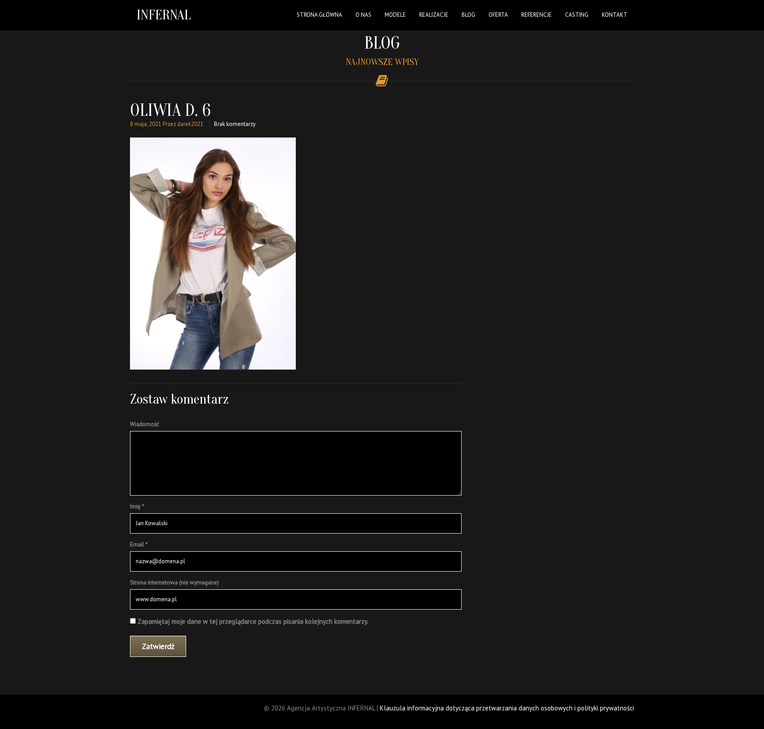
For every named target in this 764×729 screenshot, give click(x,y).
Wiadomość (144, 424)
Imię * (137, 506)
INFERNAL (164, 15)
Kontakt (614, 15)
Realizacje (433, 15)
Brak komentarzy (235, 124)
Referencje (536, 15)
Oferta (498, 15)
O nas (363, 15)
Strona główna (319, 15)
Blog (468, 15)
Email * (139, 544)
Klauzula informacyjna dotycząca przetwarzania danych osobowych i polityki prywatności (507, 708)
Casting (576, 15)
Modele (395, 15)
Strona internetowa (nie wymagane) (174, 582)
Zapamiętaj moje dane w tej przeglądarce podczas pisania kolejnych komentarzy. (253, 621)
